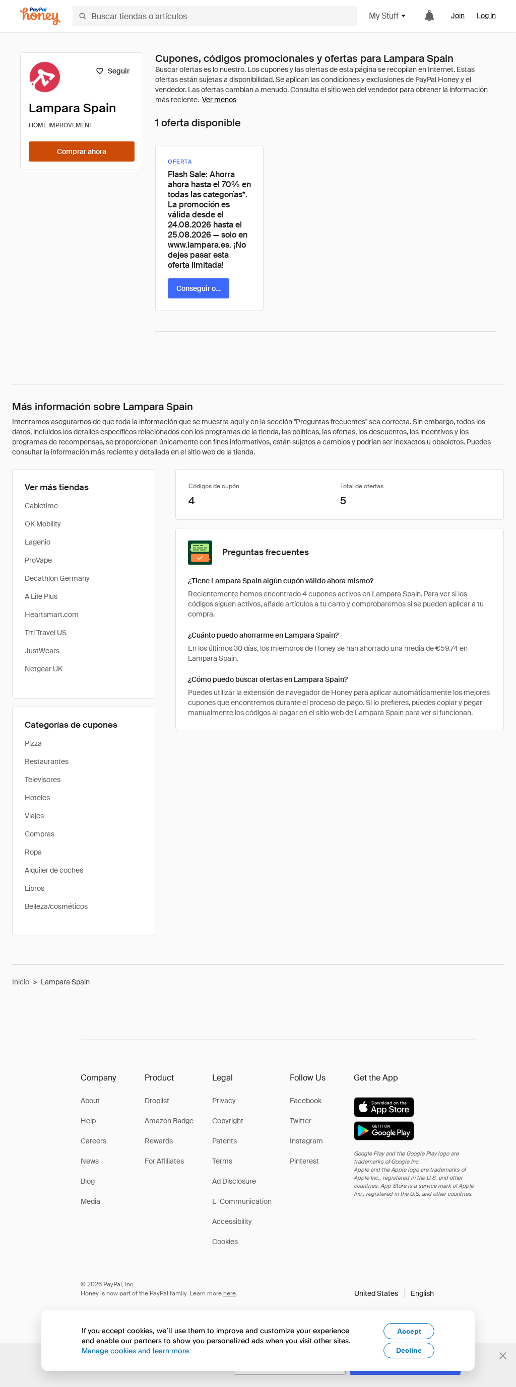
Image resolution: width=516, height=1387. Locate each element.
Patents (224, 1140)
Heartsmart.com (52, 614)
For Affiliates (164, 1161)
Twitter (300, 1120)
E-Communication (242, 1201)
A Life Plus (41, 596)
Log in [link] (486, 15)
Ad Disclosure (234, 1181)
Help (88, 1120)
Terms (222, 1161)
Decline (409, 1350)
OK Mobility (43, 523)
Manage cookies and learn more (135, 1350)
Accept (409, 1331)
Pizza (33, 743)
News (90, 1161)
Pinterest (304, 1161)
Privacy (224, 1100)
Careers (93, 1140)
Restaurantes (47, 761)
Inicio (20, 981)
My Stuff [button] (384, 16)
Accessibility (232, 1221)
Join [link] (458, 15)
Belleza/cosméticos (56, 906)
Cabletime (41, 505)
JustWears (42, 650)
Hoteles (37, 797)
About (90, 1100)
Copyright (227, 1120)
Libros (34, 888)
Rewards (159, 1140)
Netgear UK (43, 668)
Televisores (42, 779)
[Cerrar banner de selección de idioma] (503, 1356)
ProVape (38, 560)
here (229, 1293)
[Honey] (40, 16)
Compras (39, 833)
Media (90, 1201)
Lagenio (37, 542)
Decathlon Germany (57, 578)
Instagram (306, 1140)
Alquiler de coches (54, 870)
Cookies (225, 1241)
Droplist (157, 1100)
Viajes (34, 815)
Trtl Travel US (46, 632)
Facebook (305, 1100)
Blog (88, 1181)
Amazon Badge (169, 1120)
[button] (394, 1293)
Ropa (33, 852)
